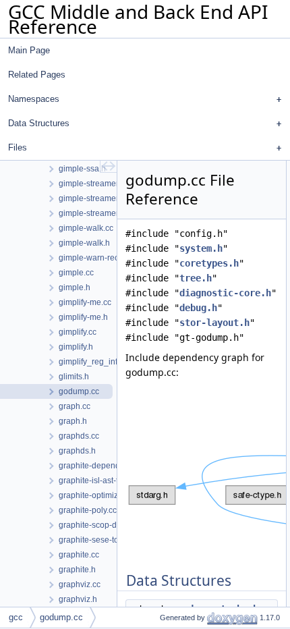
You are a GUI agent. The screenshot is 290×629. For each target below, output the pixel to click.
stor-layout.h (214, 322)
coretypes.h (209, 263)
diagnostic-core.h (225, 293)
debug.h (198, 307)
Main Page (29, 50)
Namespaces (33, 99)
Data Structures (38, 123)
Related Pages (36, 75)
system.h (201, 248)
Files (17, 147)
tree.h (195, 278)
